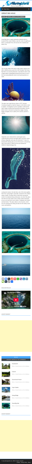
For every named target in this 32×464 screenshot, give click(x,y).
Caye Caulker (15, 387)
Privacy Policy (24, 462)
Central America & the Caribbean (16, 16)
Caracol (14, 371)
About (29, 462)
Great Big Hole (15, 403)
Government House (17, 379)
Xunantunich (15, 363)
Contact (18, 462)
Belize (3, 16)
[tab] (16, 357)
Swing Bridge (15, 395)
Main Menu (6, 9)
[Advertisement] (16, 336)
